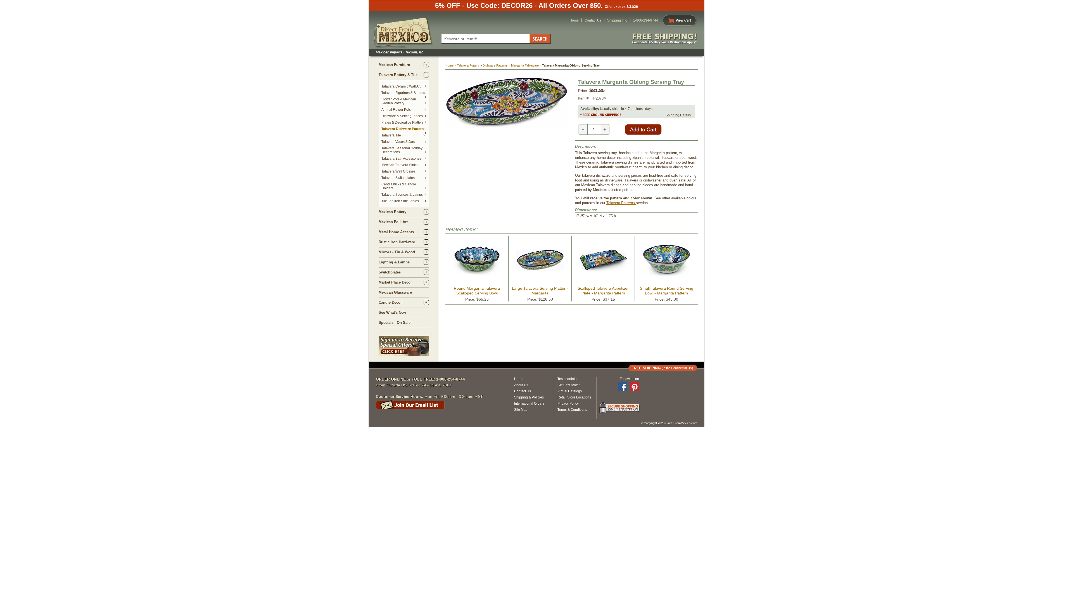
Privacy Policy (568, 403)
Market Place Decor (395, 282)
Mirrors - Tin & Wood (397, 252)
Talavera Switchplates (398, 178)
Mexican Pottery (392, 212)
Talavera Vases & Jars (398, 142)
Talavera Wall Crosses (398, 171)
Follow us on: (630, 379)
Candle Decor (390, 302)
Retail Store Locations (574, 397)
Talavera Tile (391, 135)
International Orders (529, 403)
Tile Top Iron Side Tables (400, 201)
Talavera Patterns (621, 203)
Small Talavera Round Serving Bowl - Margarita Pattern (666, 290)
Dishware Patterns (495, 65)
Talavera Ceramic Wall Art (401, 86)
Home (574, 20)
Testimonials (566, 379)
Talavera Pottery (468, 65)
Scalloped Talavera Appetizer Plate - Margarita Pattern (603, 290)
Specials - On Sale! (395, 322)
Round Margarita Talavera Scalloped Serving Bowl (477, 290)
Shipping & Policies (529, 397)
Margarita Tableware (525, 65)
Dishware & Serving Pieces (402, 116)
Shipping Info (617, 20)
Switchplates (390, 272)
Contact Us (593, 20)
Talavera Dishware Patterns (403, 129)
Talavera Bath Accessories (401, 159)
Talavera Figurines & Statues (403, 93)
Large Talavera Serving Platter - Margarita (540, 290)
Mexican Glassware (395, 292)
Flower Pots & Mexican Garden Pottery (398, 101)
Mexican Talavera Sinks (399, 165)
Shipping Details (678, 115)
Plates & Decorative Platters (402, 122)
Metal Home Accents (396, 232)
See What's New (392, 312)
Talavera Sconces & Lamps (402, 195)
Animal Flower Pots (396, 110)
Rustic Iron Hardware (397, 242)
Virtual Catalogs (569, 391)
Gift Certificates (568, 385)
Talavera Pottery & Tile (398, 75)
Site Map (521, 410)
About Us (521, 385)
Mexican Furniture (394, 65)
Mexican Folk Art (393, 222)
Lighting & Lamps (394, 262)
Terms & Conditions (572, 410)
